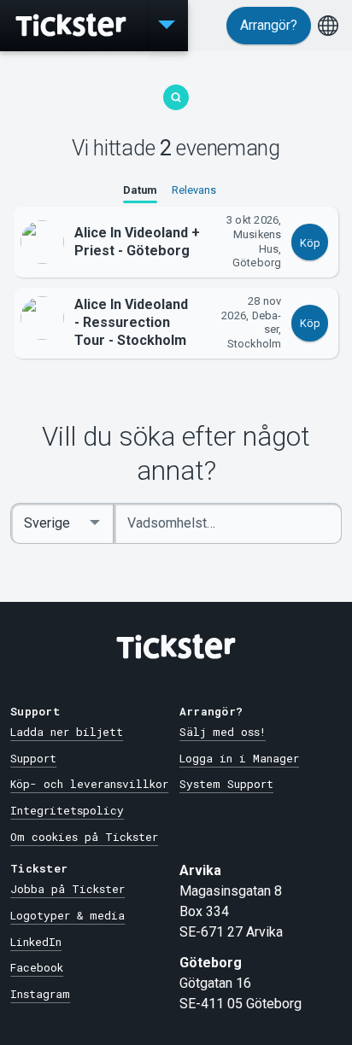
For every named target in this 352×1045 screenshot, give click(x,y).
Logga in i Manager (239, 758)
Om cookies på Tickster (84, 837)
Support (33, 758)
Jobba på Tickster (67, 889)
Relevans (194, 190)
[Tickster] (72, 25)
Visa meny (166, 25)
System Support (226, 784)
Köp (310, 242)
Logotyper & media (67, 915)
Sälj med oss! (222, 732)
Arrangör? (268, 25)
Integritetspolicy (67, 810)
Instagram (40, 994)
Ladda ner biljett (66, 732)
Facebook (36, 967)
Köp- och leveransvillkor (89, 784)
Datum (140, 190)
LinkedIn (36, 942)
